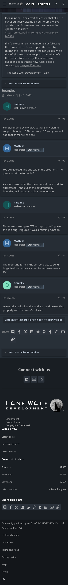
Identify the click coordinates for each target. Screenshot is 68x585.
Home (5, 571)
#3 (63, 217)
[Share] (58, 119)
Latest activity (9, 451)
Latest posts (8, 436)
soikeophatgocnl (57, 489)
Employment (12, 418)
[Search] (63, 4)
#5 (63, 297)
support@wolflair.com (28, 65)
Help (4, 564)
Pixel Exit (17, 528)
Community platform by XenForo (33, 523)
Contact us (7, 542)
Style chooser (11, 535)
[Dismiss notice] (61, 18)
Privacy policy (9, 557)
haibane (9, 95)
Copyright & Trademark (18, 425)
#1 (63, 118)
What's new (9, 428)
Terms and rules (10, 549)
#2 (63, 160)
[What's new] (56, 4)
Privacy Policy (13, 422)
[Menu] (4, 4)
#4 (63, 255)
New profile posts (11, 444)
